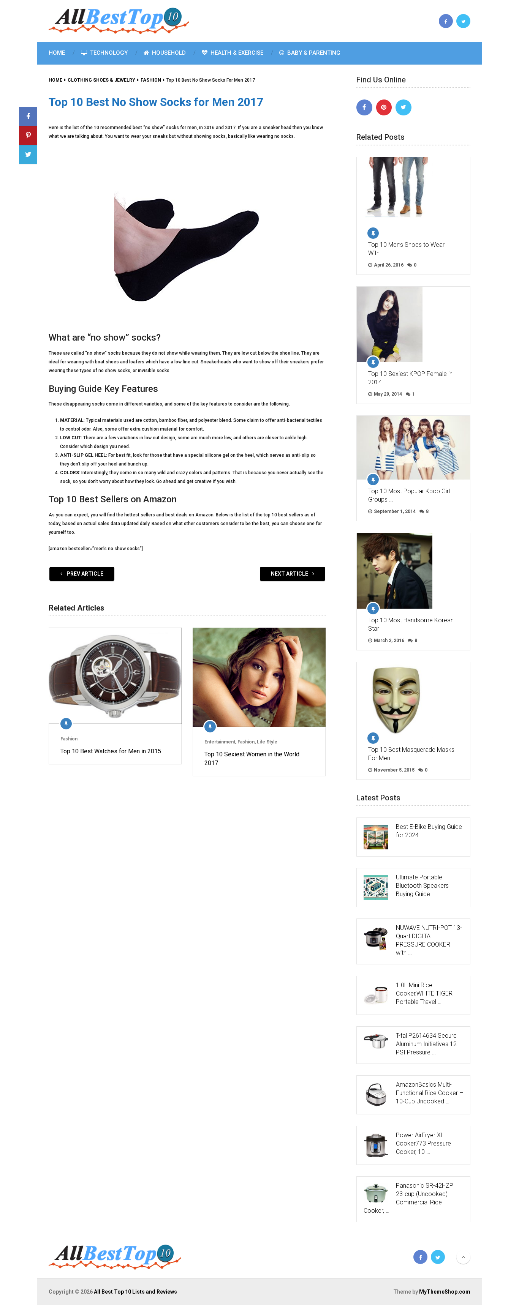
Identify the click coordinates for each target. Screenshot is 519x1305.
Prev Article (84, 574)
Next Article (290, 574)
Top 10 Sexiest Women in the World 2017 (251, 758)
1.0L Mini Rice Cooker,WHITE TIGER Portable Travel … (424, 993)
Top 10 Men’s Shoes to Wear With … (406, 249)
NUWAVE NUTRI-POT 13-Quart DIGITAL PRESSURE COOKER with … (429, 940)
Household (168, 52)
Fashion (69, 739)
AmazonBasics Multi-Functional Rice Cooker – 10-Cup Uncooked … (429, 1093)
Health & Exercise (236, 52)
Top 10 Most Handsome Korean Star (411, 624)
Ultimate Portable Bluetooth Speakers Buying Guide (422, 886)
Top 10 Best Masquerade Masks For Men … (411, 754)
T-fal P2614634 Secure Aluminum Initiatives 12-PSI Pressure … (427, 1044)
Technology (108, 52)
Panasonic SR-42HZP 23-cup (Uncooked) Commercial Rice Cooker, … (408, 1198)
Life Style (267, 742)
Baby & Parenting (313, 52)
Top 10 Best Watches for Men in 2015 (110, 751)
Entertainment (219, 742)
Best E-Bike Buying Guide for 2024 (429, 831)
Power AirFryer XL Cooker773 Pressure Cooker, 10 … (423, 1143)
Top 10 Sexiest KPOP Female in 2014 (410, 378)
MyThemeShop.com (444, 1292)
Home (57, 52)
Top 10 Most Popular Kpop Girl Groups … (409, 495)
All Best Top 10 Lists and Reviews (135, 1292)
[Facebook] (364, 107)
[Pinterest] (384, 107)
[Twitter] (403, 107)
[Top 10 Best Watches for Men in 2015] (115, 676)
